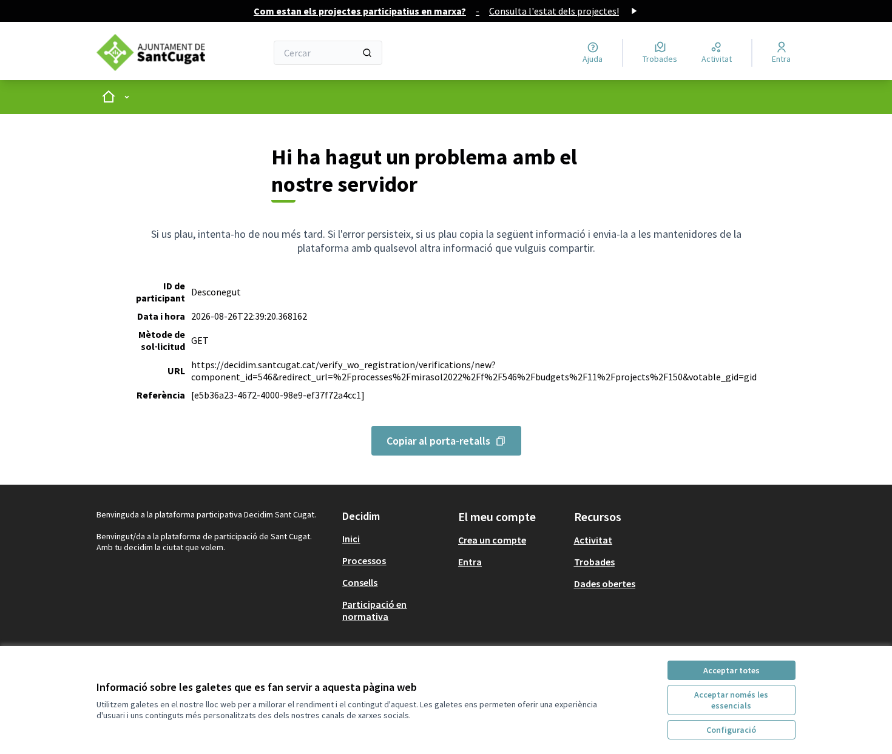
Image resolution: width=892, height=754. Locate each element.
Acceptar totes (731, 670)
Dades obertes (604, 583)
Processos (364, 560)
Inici (351, 539)
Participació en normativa (374, 610)
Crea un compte (492, 540)
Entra (470, 562)
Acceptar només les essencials (731, 700)
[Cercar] (367, 52)
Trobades (594, 562)
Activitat (593, 540)
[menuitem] (395, 539)
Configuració (731, 729)
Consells (359, 582)
